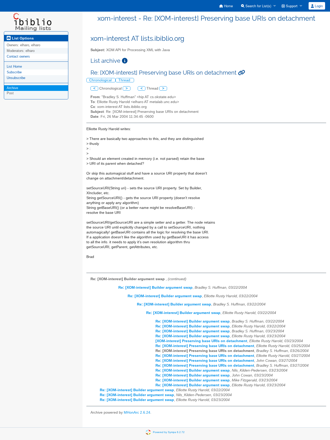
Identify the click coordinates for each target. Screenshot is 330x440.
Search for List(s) (257, 5)
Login (318, 5)
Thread (124, 80)
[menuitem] (226, 6)
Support (291, 5)
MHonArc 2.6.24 (137, 412)
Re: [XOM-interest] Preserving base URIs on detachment (204, 346)
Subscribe (14, 72)
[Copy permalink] (241, 72)
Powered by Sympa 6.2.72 (169, 431)
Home (228, 5)
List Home (14, 66)
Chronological (101, 80)
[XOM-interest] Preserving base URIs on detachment (201, 341)
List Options (22, 38)
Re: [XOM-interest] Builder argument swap (155, 287)
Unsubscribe (16, 78)
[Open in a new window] (125, 61)
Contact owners (18, 56)
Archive (12, 88)
